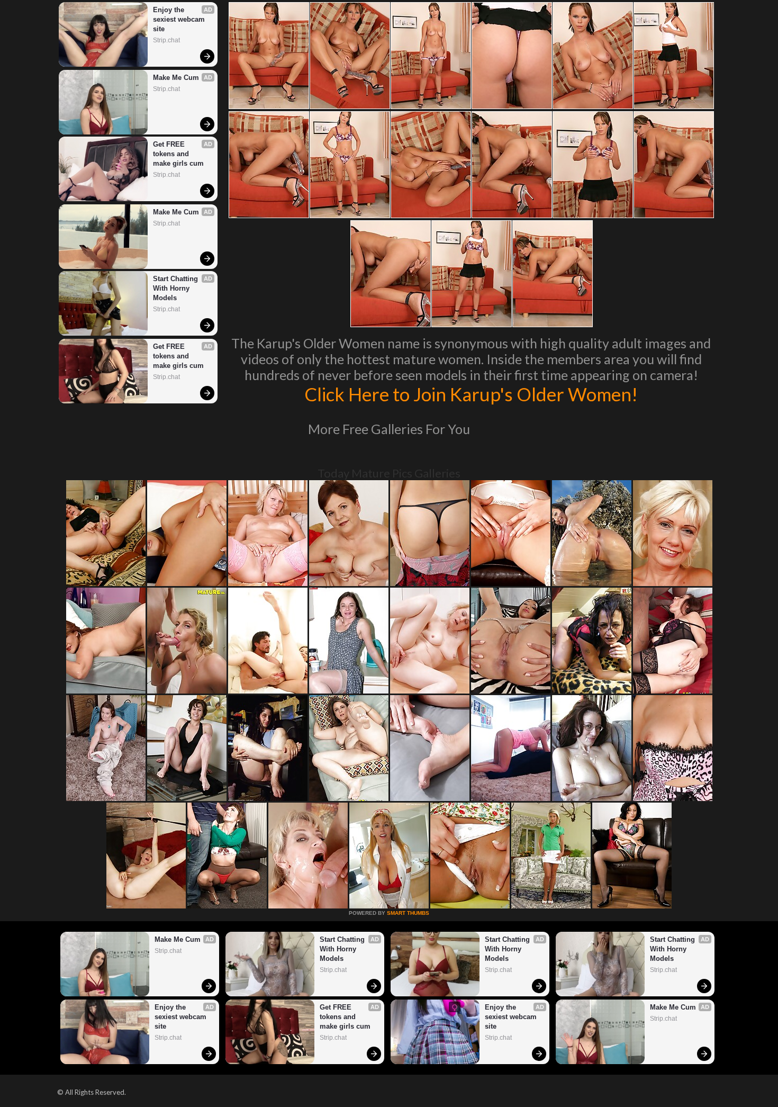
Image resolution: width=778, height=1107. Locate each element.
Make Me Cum (176, 78)
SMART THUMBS (408, 913)
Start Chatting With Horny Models (176, 288)
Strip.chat (166, 40)
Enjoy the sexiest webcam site (180, 19)
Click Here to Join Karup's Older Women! (471, 394)
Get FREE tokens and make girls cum (178, 153)
